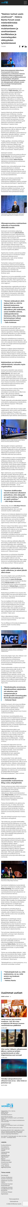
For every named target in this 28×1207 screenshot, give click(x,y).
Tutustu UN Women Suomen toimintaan (6, 1178)
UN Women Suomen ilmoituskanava (7, 1184)
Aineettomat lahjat (6, 1162)
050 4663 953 (4, 1113)
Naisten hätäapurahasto (5, 1159)
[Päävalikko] (25, 2)
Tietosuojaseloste (14, 1199)
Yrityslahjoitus (5, 1164)
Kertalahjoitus (5, 1147)
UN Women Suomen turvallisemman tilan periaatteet (7, 1189)
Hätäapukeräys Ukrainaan (5, 1152)
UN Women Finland (6, 1192)
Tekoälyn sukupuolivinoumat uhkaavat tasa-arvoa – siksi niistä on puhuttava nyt (14, 1081)
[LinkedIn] (25, 46)
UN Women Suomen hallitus (7, 1181)
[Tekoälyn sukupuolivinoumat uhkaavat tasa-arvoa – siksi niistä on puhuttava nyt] (14, 1068)
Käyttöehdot (4, 1194)
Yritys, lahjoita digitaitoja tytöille (6, 1166)
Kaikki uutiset (5, 996)
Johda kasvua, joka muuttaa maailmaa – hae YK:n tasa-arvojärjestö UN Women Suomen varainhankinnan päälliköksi (12, 1022)
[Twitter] (23, 46)
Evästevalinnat (14, 1201)
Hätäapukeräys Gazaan (5, 1149)
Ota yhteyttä (4, 1175)
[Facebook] (20, 46)
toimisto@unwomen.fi (6, 1114)
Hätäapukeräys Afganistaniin (5, 1156)
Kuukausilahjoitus (6, 1145)
